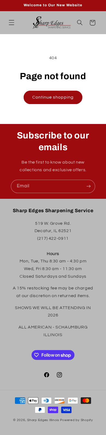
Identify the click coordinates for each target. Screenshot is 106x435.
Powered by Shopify (76, 420)
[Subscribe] (88, 186)
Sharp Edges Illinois (43, 420)
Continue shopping (53, 97)
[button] (11, 22)
